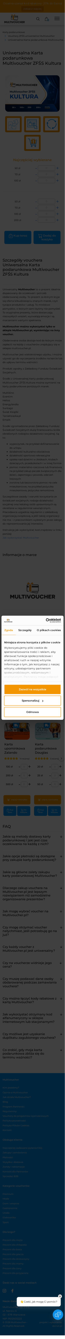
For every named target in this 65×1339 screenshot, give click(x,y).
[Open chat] (58, 1314)
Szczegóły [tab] (25, 630)
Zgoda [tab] (8, 630)
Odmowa (32, 711)
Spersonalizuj (30, 700)
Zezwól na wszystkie (32, 689)
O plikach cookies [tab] (49, 630)
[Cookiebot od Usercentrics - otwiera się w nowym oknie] (46, 620)
